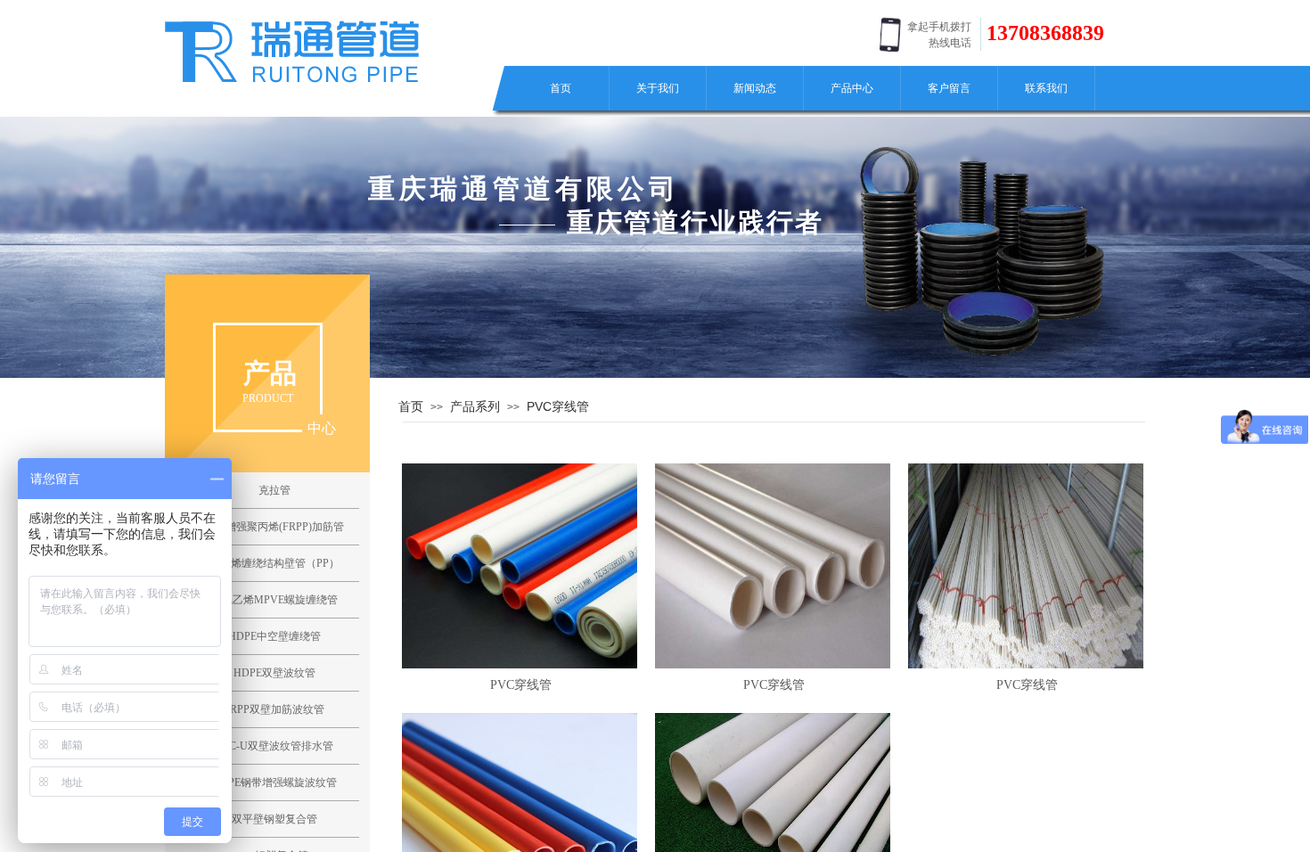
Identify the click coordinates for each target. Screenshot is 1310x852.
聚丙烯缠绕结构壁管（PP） (274, 563)
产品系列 (475, 406)
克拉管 (274, 490)
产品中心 (852, 88)
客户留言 (949, 88)
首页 (560, 88)
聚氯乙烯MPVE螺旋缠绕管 (274, 600)
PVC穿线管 (558, 406)
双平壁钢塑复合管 (274, 819)
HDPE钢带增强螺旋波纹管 (274, 782)
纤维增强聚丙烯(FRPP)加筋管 (274, 526)
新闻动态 (754, 88)
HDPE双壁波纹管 (274, 673)
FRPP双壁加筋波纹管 (274, 709)
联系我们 (1046, 88)
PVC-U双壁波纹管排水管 (274, 746)
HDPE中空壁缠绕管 (274, 636)
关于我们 (657, 88)
